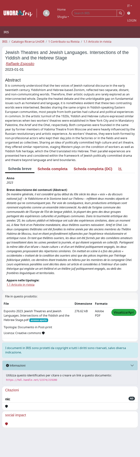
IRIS (4, 42)
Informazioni (17, 365)
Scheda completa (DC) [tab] (93, 169)
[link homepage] (19, 13)
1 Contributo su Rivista (63, 42)
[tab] (120, 169)
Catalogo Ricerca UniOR (27, 42)
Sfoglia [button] (62, 17)
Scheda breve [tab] (20, 169)
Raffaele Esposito (20, 64)
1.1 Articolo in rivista (97, 42)
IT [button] (128, 6)
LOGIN (131, 20)
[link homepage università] (46, 13)
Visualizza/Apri (124, 312)
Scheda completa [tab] (52, 169)
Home (61, 9)
